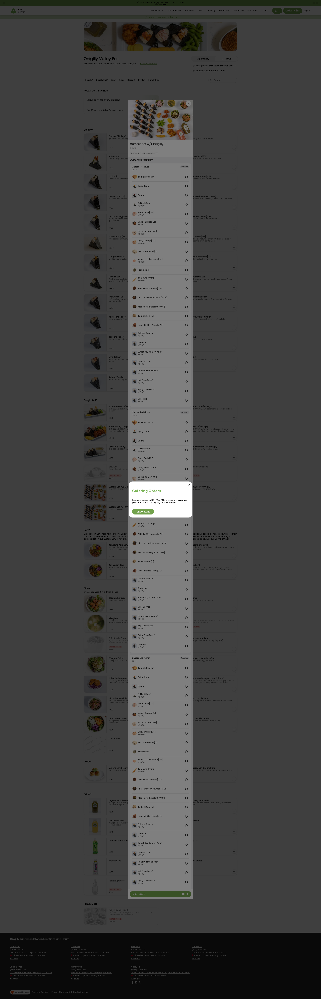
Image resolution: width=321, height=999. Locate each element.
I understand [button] (143, 511)
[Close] (189, 484)
